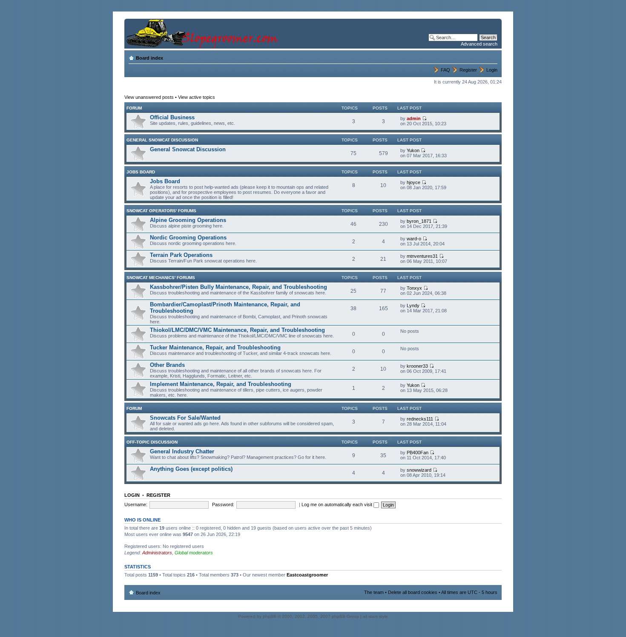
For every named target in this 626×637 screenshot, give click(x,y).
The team (374, 592)
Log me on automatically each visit (337, 504)
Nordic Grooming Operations (188, 237)
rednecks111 (420, 418)
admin (414, 118)
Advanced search (479, 43)
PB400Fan (417, 452)
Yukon (413, 150)
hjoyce (413, 182)
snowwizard (419, 470)
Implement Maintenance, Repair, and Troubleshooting (220, 384)
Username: (135, 504)
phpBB (269, 616)
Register (468, 69)
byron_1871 (419, 221)
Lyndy (413, 305)
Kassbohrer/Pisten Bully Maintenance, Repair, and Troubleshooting (238, 287)
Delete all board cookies (412, 592)
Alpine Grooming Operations (188, 220)
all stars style (375, 616)
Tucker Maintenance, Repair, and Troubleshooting (215, 347)
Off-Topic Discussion (152, 442)
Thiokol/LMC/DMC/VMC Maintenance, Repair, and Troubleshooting (237, 330)
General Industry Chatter (182, 451)
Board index (149, 58)
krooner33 (417, 366)
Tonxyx (414, 288)
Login (491, 69)
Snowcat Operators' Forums (161, 210)
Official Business (172, 117)
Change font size (491, 56)
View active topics (196, 97)
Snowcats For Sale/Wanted (185, 418)
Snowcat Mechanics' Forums (160, 277)
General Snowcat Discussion (162, 140)
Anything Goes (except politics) (191, 469)
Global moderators (194, 552)
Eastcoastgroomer (307, 574)
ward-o (414, 238)
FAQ (445, 69)
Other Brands (167, 365)
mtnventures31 (422, 256)
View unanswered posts (149, 97)
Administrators (157, 552)
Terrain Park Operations (181, 255)
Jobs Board (140, 172)
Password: (223, 504)
